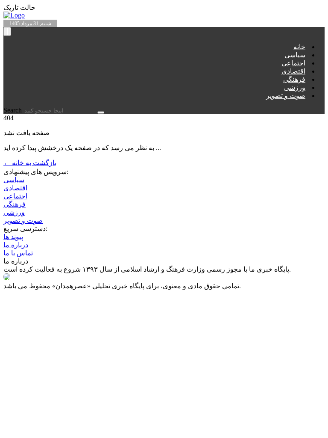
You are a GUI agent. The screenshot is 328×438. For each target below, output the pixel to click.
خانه (299, 46)
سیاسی (294, 55)
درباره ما (15, 245)
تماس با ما (18, 253)
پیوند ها (13, 236)
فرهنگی (294, 79)
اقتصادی (293, 71)
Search (13, 110)
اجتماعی (293, 63)
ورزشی (294, 87)
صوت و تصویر (285, 95)
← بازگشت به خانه (29, 162)
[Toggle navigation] (7, 31)
